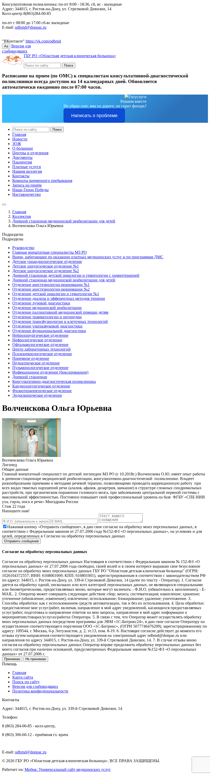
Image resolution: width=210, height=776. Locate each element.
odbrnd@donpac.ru (30, 27)
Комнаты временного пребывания (42, 180)
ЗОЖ (16, 143)
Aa (6, 46)
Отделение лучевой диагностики (41, 303)
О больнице (22, 148)
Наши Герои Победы (30, 190)
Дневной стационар (29, 377)
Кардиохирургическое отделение (41, 386)
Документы (22, 157)
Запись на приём (26, 185)
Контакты (20, 176)
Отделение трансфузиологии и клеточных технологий (60, 321)
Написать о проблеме (94, 115)
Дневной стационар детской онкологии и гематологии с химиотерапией (75, 275)
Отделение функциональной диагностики (49, 331)
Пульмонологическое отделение (40, 367)
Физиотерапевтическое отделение (42, 391)
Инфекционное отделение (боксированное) (50, 372)
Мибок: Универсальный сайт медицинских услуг (68, 769)
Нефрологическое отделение (37, 340)
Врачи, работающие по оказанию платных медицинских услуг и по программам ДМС (87, 257)
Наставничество (26, 194)
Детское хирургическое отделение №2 (45, 271)
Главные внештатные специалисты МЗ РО (49, 252)
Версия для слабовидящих (35, 686)
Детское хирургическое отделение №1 (45, 266)
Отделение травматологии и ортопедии (47, 317)
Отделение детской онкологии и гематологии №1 (55, 294)
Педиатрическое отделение (36, 363)
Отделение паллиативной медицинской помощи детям (60, 312)
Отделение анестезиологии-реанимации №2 (51, 289)
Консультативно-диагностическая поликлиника (54, 381)
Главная (19, 134)
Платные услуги (26, 167)
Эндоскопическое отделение (37, 395)
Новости (19, 139)
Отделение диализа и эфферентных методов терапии (58, 298)
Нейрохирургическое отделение (40, 335)
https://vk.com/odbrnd (43, 41)
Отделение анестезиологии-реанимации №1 (51, 284)
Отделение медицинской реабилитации (47, 307)
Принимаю (12, 659)
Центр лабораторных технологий (41, 349)
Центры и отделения (30, 153)
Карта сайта (22, 677)
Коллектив (21, 216)
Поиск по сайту (26, 682)
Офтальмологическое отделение (40, 344)
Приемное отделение (30, 358)
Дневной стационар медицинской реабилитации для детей (63, 221)
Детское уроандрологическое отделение (47, 261)
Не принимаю (35, 659)
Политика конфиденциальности (40, 691)
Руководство (23, 248)
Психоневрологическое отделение (42, 354)
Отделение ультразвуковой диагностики (47, 326)
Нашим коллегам (27, 171)
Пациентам (22, 162)
